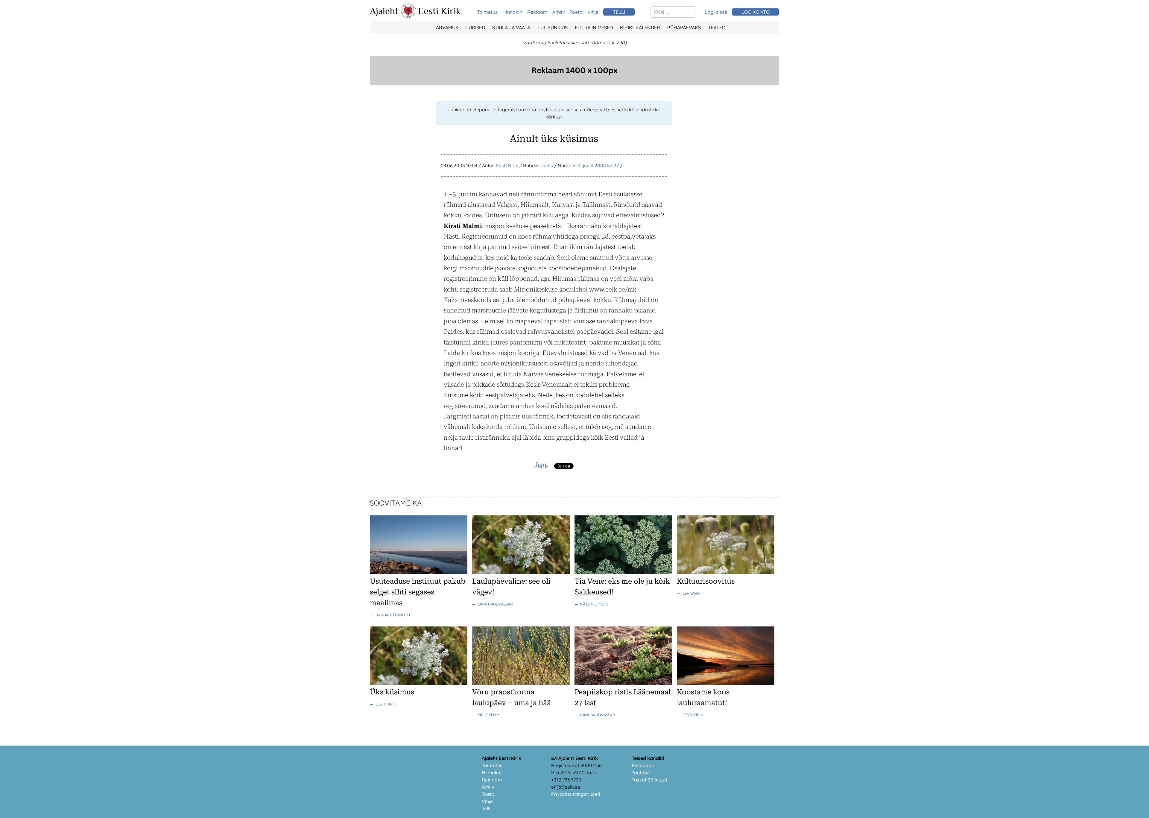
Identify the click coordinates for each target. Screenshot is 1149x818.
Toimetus (487, 12)
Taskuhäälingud (649, 780)
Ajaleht (384, 10)
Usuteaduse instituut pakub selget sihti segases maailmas (417, 592)
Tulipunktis (552, 28)
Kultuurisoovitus (706, 581)
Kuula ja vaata (511, 28)
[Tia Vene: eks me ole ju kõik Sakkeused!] (623, 572)
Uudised (475, 28)
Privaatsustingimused (575, 794)
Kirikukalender (640, 28)
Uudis (546, 166)
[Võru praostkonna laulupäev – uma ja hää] (521, 683)
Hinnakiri (512, 12)
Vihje (592, 12)
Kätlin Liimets (594, 604)
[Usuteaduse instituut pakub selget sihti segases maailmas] (418, 572)
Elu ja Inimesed (594, 28)
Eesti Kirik (439, 10)
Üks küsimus (392, 692)
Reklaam (537, 12)
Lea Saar (691, 593)
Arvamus (447, 28)
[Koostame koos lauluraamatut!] (725, 683)
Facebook (643, 765)
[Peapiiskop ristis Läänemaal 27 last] (623, 683)
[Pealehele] (408, 17)
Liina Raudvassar (495, 604)
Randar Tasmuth (393, 614)
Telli (486, 808)
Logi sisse (716, 12)
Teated (716, 28)
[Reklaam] (574, 83)
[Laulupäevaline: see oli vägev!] (521, 572)
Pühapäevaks (684, 28)
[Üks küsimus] (418, 683)
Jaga (541, 464)
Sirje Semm (489, 714)
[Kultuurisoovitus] (725, 572)
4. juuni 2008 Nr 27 (598, 166)
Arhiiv (558, 12)
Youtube (641, 772)
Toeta (576, 12)
